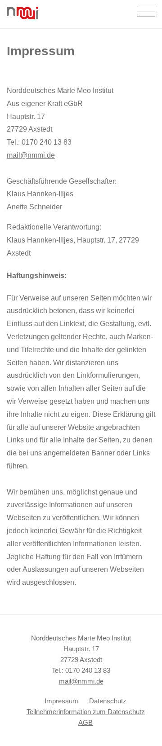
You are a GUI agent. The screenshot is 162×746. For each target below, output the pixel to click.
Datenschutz (107, 701)
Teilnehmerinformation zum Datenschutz (86, 711)
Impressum (61, 701)
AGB (85, 722)
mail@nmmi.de (31, 155)
